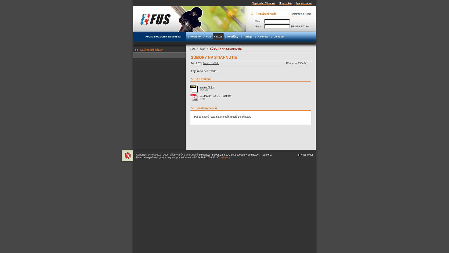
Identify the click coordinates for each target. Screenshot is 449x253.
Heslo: (258, 26)
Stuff (202, 48)
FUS (193, 48)
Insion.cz (225, 157)
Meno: (258, 21)
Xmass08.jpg (207, 87)
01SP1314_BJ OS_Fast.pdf (215, 95)
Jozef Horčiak (211, 63)
